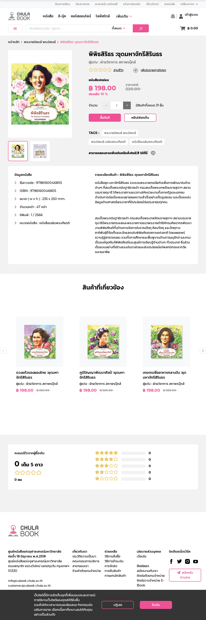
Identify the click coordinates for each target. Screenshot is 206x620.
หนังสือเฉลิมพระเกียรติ (147, 142)
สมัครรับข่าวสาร (186, 575)
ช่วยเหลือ (111, 551)
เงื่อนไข (141, 556)
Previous (3, 350)
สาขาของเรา (80, 566)
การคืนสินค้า (113, 571)
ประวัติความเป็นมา (84, 556)
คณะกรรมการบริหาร (85, 561)
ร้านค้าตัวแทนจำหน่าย (86, 571)
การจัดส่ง (111, 566)
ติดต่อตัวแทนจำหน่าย (151, 576)
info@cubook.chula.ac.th (25, 580)
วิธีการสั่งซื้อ (112, 556)
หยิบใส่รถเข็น (140, 117)
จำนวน (93, 105)
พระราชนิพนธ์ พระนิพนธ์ (120, 133)
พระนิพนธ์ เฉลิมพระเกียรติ (108, 142)
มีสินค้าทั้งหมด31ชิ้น (150, 105)
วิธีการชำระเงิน (114, 561)
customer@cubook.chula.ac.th (29, 585)
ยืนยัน (156, 605)
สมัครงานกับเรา (147, 571)
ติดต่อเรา (143, 566)
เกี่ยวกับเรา (79, 551)
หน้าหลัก (14, 42)
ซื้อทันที (105, 117)
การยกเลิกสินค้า (115, 576)
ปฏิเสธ (117, 605)
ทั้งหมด (117, 28)
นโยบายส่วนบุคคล (149, 551)
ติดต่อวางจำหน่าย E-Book (150, 583)
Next (203, 350)
